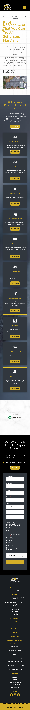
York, (15, 613)
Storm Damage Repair (15, 684)
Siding (9, 540)
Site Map (26, 703)
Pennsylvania (15, 629)
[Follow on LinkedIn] (18, 694)
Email (8, 497)
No (8, 530)
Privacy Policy (15, 686)
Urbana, (15, 604)
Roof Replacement (15, 676)
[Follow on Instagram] (15, 694)
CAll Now (15, 126)
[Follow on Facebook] (11, 694)
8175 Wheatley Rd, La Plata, (15, 597)
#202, (16, 611)
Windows (10, 545)
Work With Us (15, 687)
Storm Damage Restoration (12, 548)
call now (15, 468)
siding (15, 681)
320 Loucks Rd (15, 609)
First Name (10, 476)
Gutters (9, 543)
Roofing (10, 538)
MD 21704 (15, 606)
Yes (8, 528)
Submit (15, 562)
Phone (8, 490)
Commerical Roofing (15, 682)
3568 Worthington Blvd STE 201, (15, 602)
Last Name (10, 483)
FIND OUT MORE (15, 152)
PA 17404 (15, 614)
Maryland (15, 621)
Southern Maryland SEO (17, 707)
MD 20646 (15, 598)
